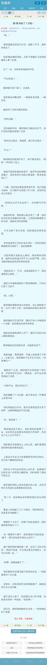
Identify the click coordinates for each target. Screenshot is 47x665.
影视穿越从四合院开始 (8, 31)
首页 (5, 661)
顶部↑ (41, 661)
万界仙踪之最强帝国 (28, 28)
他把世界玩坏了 (14, 28)
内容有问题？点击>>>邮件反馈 (23, 631)
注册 (43, 3)
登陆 (37, 3)
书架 (41, 8)
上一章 (6, 16)
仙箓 (38, 28)
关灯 (44, 13)
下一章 (29, 16)
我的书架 (17, 661)
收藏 (13, 8)
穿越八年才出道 (11, 653)
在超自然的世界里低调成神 (35, 653)
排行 (5, 8)
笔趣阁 (5, 3)
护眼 (39, 13)
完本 (22, 8)
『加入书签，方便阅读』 (23, 619)
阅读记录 (32, 8)
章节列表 (18, 16)
